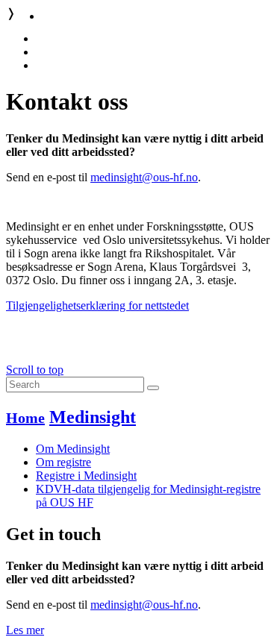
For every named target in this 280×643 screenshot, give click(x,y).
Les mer (25, 630)
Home (25, 418)
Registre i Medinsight (86, 475)
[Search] (153, 388)
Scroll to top (34, 369)
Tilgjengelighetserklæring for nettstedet (97, 305)
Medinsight (92, 417)
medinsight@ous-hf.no (144, 177)
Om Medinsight (73, 448)
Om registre (63, 462)
